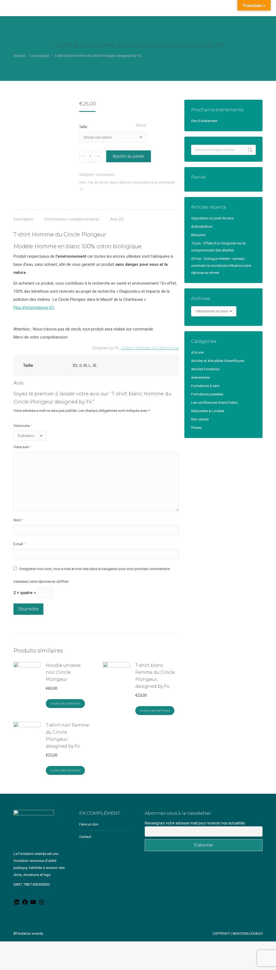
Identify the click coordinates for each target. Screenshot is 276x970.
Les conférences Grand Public (214, 403)
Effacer (141, 125)
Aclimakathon (202, 227)
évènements (200, 377)
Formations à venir (205, 386)
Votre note (22, 426)
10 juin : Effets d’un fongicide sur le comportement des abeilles (218, 246)
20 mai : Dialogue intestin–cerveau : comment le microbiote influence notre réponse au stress (221, 266)
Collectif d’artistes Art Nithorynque (150, 348)
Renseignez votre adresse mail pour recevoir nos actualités (195, 823)
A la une (197, 352)
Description (23, 219)
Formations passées (207, 394)
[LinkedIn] (16, 904)
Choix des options (66, 704)
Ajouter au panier (128, 156)
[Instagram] (41, 904)
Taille (83, 127)
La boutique (104, 175)
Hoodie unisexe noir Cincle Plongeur (63, 672)
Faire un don (88, 824)
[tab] (23, 216)
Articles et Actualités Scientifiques (217, 361)
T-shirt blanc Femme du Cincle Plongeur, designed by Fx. (155, 676)
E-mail (19, 544)
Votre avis (22, 447)
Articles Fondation (205, 369)
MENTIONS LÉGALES (248, 934)
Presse (196, 428)
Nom (18, 520)
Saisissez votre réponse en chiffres (40, 581)
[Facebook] (25, 904)
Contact (85, 837)
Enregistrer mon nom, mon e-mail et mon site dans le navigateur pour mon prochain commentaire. (94, 569)
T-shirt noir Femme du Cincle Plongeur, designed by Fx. (67, 736)
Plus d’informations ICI (33, 307)
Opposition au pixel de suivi (212, 218)
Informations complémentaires (71, 219)
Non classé (200, 419)
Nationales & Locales (207, 411)
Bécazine (198, 235)
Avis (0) (117, 219)
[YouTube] (33, 904)
